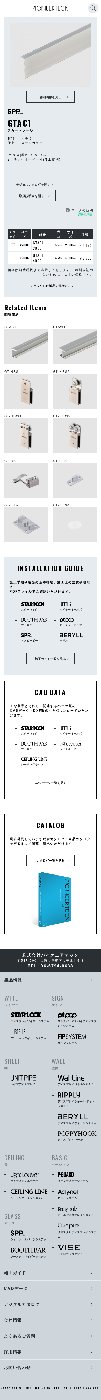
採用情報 (13, 1351)
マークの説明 (79, 210)
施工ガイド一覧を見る (50, 658)
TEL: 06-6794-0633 (51, 966)
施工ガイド (15, 1272)
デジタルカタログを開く (33, 184)
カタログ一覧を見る (50, 860)
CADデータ (16, 1288)
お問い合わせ (17, 1367)
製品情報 (13, 980)
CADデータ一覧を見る (51, 782)
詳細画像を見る (50, 96)
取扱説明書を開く (31, 195)
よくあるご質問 (19, 1336)
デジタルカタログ (22, 1304)
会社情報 (13, 1320)
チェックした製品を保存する (50, 285)
